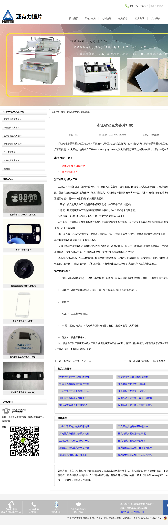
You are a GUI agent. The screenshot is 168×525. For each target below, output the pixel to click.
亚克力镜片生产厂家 (70, 112)
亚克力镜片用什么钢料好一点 (74, 440)
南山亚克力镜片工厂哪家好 (73, 455)
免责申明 (80, 518)
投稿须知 (107, 518)
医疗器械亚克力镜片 (12, 136)
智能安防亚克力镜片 (12, 144)
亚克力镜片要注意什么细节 (132, 440)
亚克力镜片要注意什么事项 (132, 433)
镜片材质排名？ (70, 172)
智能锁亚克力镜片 (12, 127)
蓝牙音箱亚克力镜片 (12, 119)
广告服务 (98, 518)
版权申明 (89, 518)
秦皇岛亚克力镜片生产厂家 (77, 361)
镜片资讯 (85, 112)
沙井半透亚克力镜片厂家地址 (74, 426)
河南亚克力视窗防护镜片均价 (74, 433)
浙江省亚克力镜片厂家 (73, 166)
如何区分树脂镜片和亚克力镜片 (149, 361)
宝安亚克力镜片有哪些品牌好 (133, 426)
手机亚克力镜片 (11, 152)
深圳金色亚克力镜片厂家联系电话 (135, 455)
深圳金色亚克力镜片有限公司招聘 (135, 447)
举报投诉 (71, 518)
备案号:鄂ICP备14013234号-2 (147, 518)
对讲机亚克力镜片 (12, 160)
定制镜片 (8, 169)
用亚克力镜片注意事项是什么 (74, 447)
